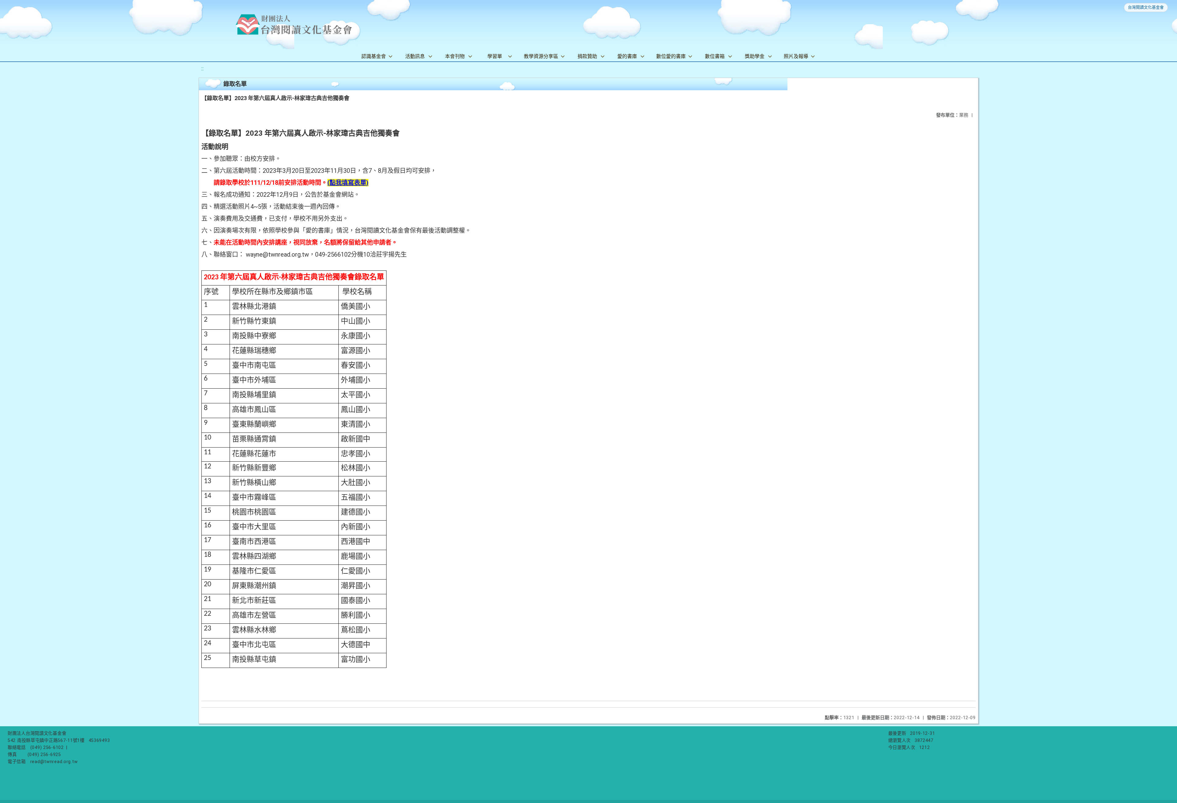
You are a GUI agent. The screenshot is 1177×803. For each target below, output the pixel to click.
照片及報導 (796, 56)
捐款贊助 (587, 56)
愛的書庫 (627, 56)
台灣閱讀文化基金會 (1146, 7)
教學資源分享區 (541, 56)
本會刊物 (455, 56)
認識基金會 (373, 56)
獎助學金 (754, 56)
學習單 (494, 56)
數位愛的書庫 (671, 56)
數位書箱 (715, 56)
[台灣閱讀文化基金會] (293, 24)
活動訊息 (415, 56)
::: (202, 69)
